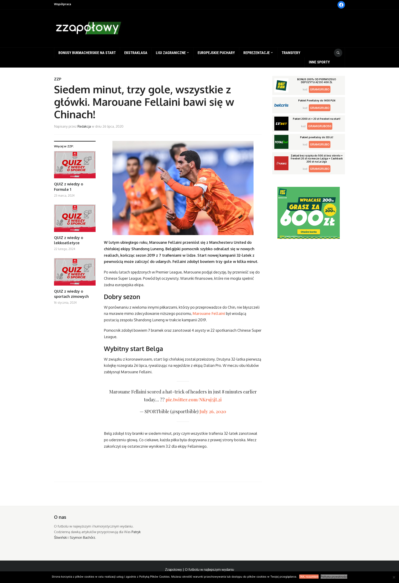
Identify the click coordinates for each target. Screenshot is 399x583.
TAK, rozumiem (309, 576)
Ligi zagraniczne (171, 53)
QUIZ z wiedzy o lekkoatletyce (68, 240)
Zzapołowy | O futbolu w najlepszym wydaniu (199, 569)
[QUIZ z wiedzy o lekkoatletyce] (75, 220)
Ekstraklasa (135, 53)
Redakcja (84, 126)
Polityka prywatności (334, 576)
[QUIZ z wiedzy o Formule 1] (75, 166)
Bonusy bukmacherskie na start (87, 53)
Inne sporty (319, 62)
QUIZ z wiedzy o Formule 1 (68, 186)
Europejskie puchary (216, 53)
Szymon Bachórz (82, 537)
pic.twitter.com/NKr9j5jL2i (194, 399)
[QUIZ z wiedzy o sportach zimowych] (75, 273)
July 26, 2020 (213, 411)
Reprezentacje (256, 53)
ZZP (57, 79)
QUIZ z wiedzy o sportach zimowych (71, 294)
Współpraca (62, 4)
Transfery (291, 53)
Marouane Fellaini (209, 313)
